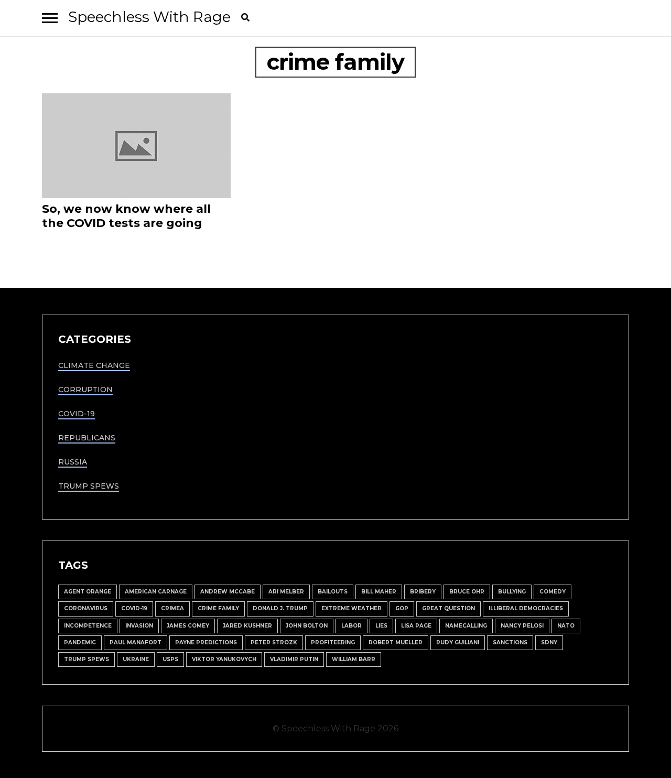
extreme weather (351, 608)
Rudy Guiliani (457, 642)
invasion (139, 625)
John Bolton (307, 625)
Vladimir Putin (294, 659)
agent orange (87, 591)
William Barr (353, 659)
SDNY (549, 642)
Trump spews (86, 659)
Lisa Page (416, 625)
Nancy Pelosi (522, 625)
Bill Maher (378, 591)
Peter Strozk (274, 642)
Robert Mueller (396, 642)
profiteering (333, 642)
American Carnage (156, 591)
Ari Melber (286, 591)
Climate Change (94, 365)
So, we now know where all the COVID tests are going (126, 216)
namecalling (466, 625)
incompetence (88, 625)
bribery (423, 591)
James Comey (188, 625)
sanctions (510, 642)
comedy (552, 591)
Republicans (86, 437)
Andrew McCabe (227, 591)
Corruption (85, 389)
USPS (170, 659)
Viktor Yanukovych (224, 659)
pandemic (80, 642)
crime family (218, 608)
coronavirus (85, 608)
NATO (566, 625)
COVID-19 (76, 413)
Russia (72, 462)
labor (351, 625)
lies (381, 625)
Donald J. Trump (280, 608)
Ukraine (136, 659)
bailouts (333, 591)
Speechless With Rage (149, 17)
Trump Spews (88, 486)
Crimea (172, 608)
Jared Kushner (247, 625)
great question (448, 608)
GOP (401, 608)
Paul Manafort (135, 642)
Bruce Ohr (466, 591)
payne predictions (206, 642)
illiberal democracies (526, 608)
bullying (512, 591)
